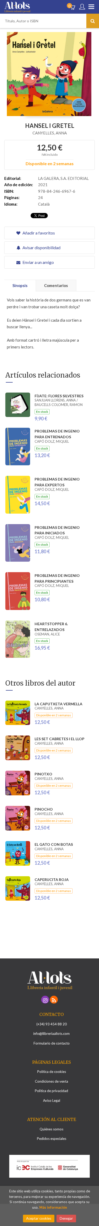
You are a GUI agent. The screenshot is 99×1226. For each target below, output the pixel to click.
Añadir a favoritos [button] (38, 232)
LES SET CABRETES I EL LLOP (59, 739)
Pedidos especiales (51, 1138)
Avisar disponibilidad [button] (41, 247)
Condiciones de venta (51, 1081)
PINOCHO (44, 809)
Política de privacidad (51, 1091)
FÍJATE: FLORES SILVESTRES (59, 396)
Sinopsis (19, 285)
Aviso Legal (51, 1100)
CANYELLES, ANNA (49, 133)
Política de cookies (51, 1072)
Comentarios (56, 285)
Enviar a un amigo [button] (38, 262)
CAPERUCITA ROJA (52, 879)
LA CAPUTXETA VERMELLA (58, 704)
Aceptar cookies (38, 1218)
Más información (53, 1207)
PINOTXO (43, 774)
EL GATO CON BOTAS (54, 844)
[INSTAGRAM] (45, 1000)
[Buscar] (92, 21)
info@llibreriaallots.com (51, 1033)
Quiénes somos (51, 1129)
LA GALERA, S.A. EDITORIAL (63, 178)
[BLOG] (54, 1000)
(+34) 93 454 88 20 (51, 1024)
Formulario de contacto (52, 1043)
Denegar (66, 1218)
